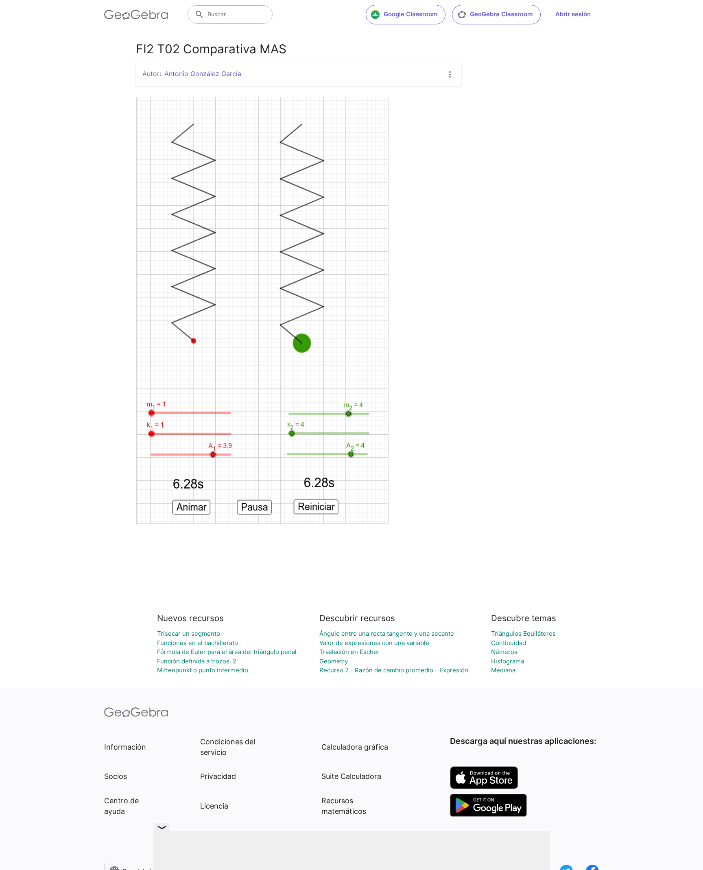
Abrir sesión (573, 14)
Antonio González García (202, 74)
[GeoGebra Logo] (136, 15)
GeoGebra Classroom (501, 14)
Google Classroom (410, 14)
